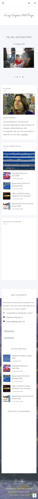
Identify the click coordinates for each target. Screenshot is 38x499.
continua (24, 135)
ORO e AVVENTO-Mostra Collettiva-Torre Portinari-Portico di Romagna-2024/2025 (23, 196)
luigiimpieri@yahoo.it (14, 317)
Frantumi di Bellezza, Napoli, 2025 (17, 166)
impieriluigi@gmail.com (15, 321)
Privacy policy (13, 495)
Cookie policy (24, 495)
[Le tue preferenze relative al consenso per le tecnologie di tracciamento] (34, 495)
